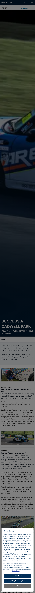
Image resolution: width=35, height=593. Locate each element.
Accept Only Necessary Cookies (17, 581)
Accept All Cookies (17, 576)
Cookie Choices (17, 586)
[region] (17, 560)
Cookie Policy (16, 571)
